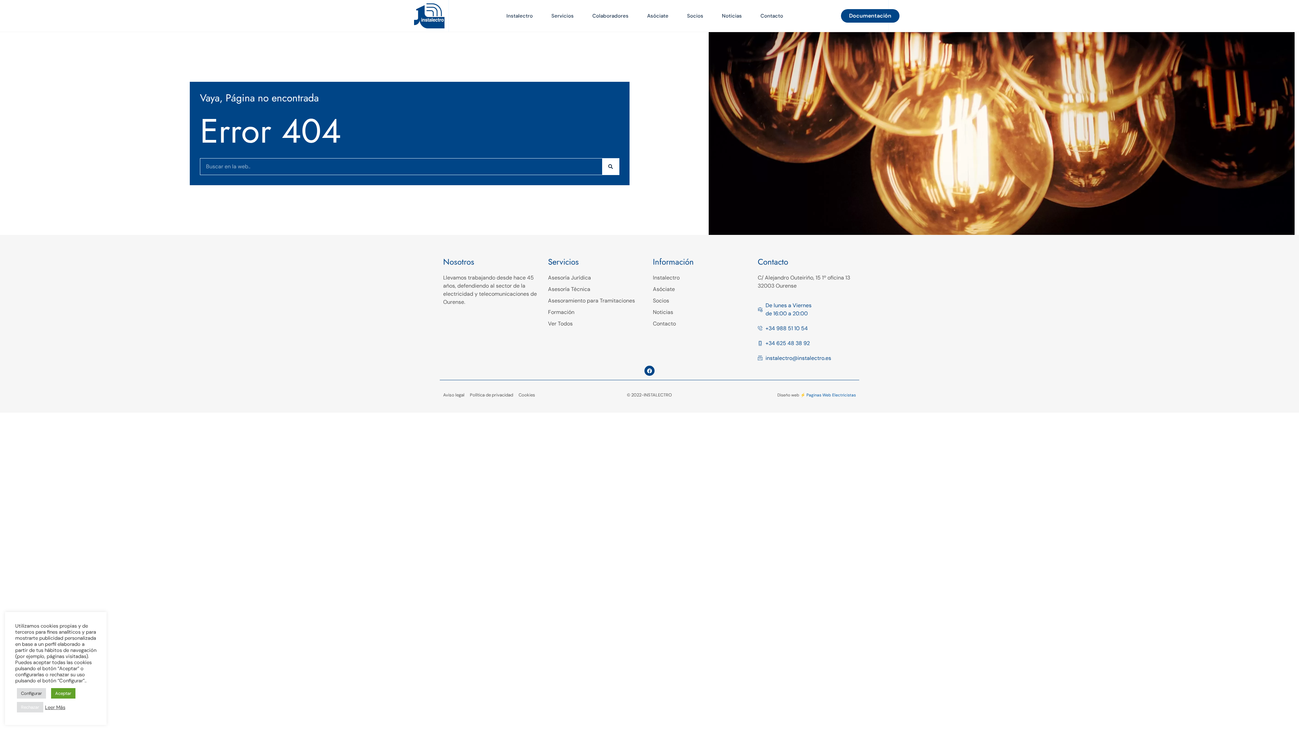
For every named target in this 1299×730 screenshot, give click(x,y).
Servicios (562, 16)
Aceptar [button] (63, 693)
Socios (695, 16)
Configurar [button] (31, 693)
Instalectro (519, 16)
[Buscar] (610, 167)
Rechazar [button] (30, 707)
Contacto (771, 16)
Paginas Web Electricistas (831, 395)
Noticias (732, 16)
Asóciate (657, 16)
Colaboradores (610, 16)
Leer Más (55, 707)
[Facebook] (649, 371)
